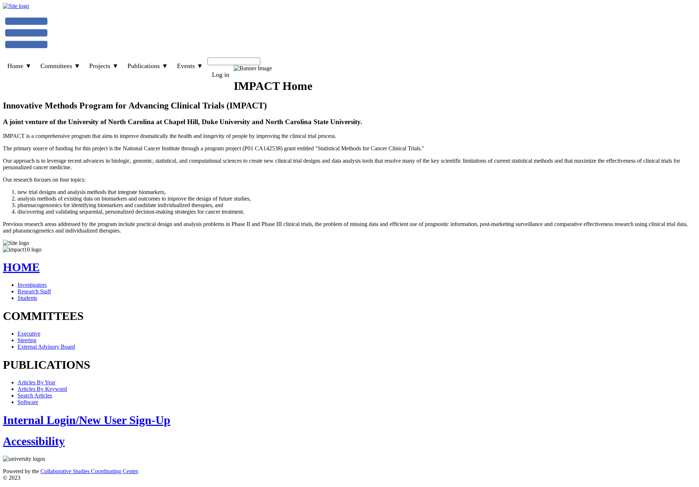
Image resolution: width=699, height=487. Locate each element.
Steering (26, 340)
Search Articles (34, 395)
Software (27, 402)
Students (27, 298)
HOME (21, 267)
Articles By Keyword (42, 389)
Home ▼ (19, 66)
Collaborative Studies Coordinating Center (89, 471)
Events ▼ (190, 66)
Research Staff (34, 291)
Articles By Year (36, 382)
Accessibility (34, 441)
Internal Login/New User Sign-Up (86, 420)
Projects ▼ (104, 66)
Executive (28, 333)
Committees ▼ (60, 66)
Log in (220, 74)
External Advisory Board (46, 347)
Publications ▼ (147, 66)
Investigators (32, 285)
